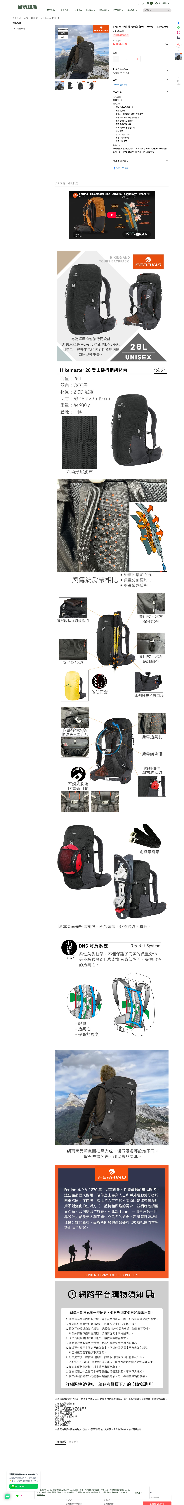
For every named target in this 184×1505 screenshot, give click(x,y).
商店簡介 (69, 1500)
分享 (118, 168)
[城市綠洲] (27, 7)
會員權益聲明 (109, 1504)
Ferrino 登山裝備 (120, 85)
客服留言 (107, 1500)
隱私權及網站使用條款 (74, 1504)
